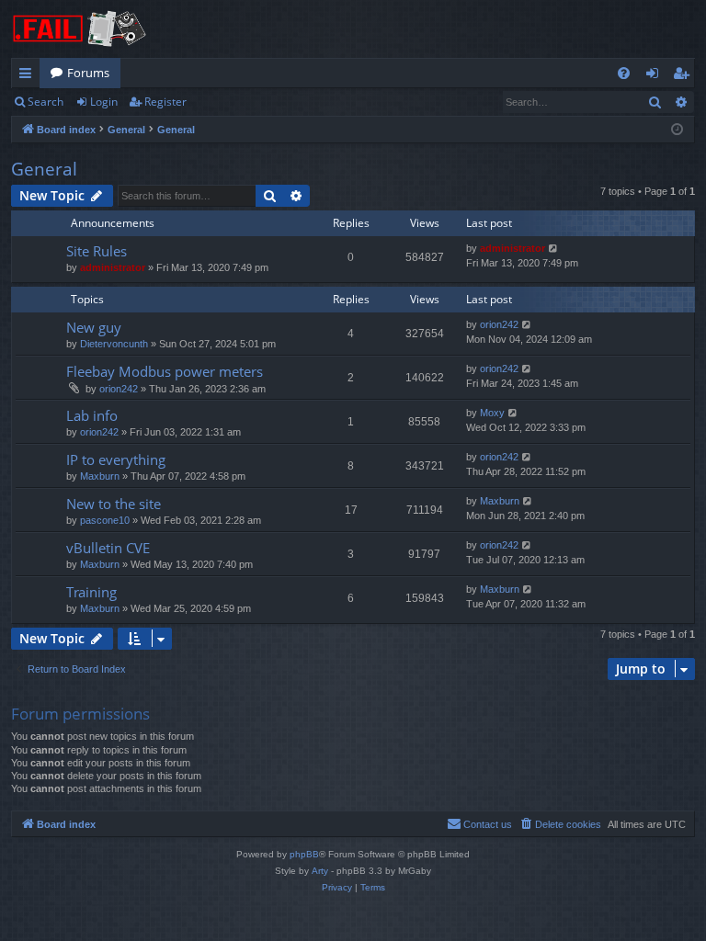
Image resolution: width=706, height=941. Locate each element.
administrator (112, 267)
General (44, 169)
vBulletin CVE (108, 548)
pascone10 (105, 520)
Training (91, 592)
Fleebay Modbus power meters (164, 371)
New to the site (113, 503)
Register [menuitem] (685, 76)
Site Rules (96, 251)
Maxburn (100, 476)
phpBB (304, 854)
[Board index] (80, 29)
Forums (88, 72)
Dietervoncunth (114, 343)
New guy (93, 327)
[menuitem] (623, 73)
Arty (320, 871)
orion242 (499, 324)
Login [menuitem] (655, 76)
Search (45, 101)
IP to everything (115, 459)
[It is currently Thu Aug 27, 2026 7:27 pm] (677, 130)
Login (104, 101)
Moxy (492, 412)
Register (165, 101)
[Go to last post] (554, 248)
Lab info (92, 415)
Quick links (29, 76)
